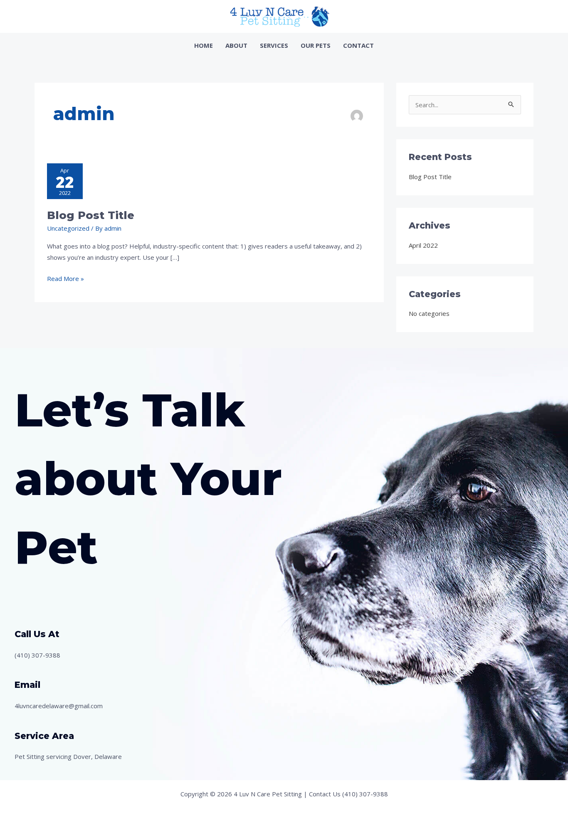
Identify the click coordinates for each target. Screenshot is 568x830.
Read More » (65, 278)
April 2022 (423, 245)
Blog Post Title (90, 215)
